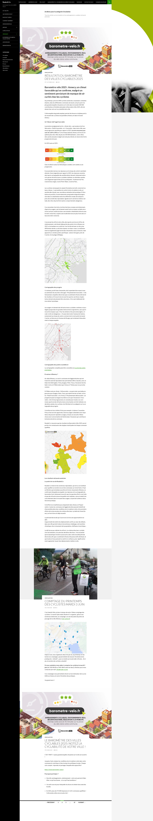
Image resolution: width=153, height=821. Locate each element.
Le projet (5, 57)
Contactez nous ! (89, 2)
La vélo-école (6, 30)
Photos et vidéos (7, 17)
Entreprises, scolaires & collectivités (9, 38)
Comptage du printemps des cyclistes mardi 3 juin (64, 602)
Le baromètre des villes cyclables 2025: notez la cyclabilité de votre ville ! (65, 743)
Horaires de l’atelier (101, 2)
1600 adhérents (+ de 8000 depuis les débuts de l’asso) (61, 2)
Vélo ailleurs (5, 68)
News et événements (8, 59)
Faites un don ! (22, 2)
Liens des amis (6, 42)
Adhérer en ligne (33, 2)
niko (58, 82)
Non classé (5, 61)
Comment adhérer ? (8, 20)
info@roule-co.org (62, 669)
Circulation (49, 72)
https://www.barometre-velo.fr (54, 769)
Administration (7, 45)
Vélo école (5, 70)
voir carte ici (66, 619)
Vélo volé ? (42, 2)
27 (74, 802)
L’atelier (5, 27)
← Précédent (50, 802)
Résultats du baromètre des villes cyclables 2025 (64, 77)
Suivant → (82, 802)
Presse (4, 64)
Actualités (5, 10)
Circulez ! (5, 34)
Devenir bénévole (7, 24)
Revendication (6, 66)
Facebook (79, 2)
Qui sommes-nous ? (7, 14)
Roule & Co (7, 2)
